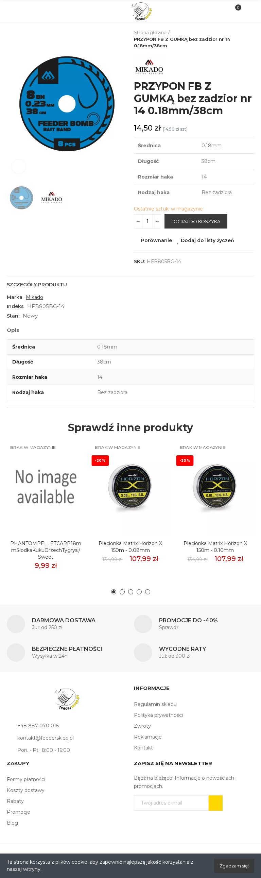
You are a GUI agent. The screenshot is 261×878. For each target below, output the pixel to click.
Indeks (15, 306)
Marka (14, 297)
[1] (216, 803)
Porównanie (156, 240)
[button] (13, 104)
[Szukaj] (25, 11)
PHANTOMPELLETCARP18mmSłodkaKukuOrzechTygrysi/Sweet (45, 550)
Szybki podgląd (68, 477)
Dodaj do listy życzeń (207, 240)
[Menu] (14, 11)
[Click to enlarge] (18, 166)
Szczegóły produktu (37, 285)
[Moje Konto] (247, 11)
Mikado (34, 297)
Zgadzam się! (234, 865)
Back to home (250, 39)
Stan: (13, 316)
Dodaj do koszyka (196, 221)
